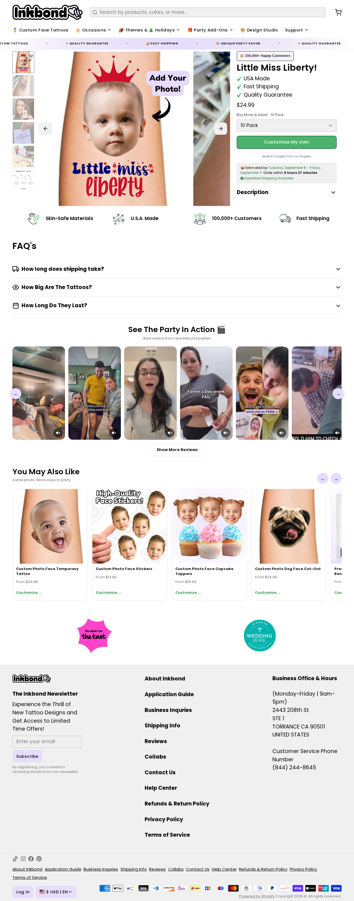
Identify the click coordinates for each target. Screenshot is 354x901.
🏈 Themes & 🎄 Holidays (147, 30)
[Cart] (336, 12)
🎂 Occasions (91, 30)
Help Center (161, 788)
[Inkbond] (47, 12)
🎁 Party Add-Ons (208, 30)
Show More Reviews (177, 449)
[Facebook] (31, 859)
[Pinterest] (39, 859)
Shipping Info (162, 725)
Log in (23, 892)
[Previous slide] (45, 129)
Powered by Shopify (257, 896)
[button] (58, 433)
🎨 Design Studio (259, 30)
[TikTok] (15, 859)
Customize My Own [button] (286, 142)
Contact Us (160, 772)
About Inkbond (165, 678)
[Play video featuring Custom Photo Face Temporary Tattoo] (38, 393)
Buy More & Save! (260, 114)
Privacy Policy (164, 819)
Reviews (156, 741)
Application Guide (169, 694)
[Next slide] (220, 129)
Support (294, 30)
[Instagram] (23, 859)
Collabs (155, 756)
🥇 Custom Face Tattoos (40, 30)
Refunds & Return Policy (177, 803)
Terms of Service (167, 835)
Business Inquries (168, 710)
